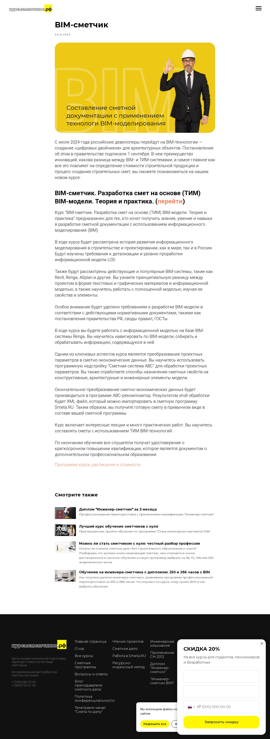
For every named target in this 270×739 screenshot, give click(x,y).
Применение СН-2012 (162, 655)
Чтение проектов (127, 642)
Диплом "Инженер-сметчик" (160, 668)
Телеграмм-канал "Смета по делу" (90, 710)
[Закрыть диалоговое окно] (262, 643)
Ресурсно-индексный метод (128, 665)
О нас (80, 649)
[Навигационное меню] (259, 8)
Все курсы (84, 656)
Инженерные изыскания (162, 644)
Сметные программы (85, 665)
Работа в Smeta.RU (129, 656)
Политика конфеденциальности (95, 699)
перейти (170, 201)
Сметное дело (125, 649)
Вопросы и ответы (91, 674)
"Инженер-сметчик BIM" (162, 681)
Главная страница (90, 642)
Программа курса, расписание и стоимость (98, 464)
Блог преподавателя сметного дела (88, 685)
